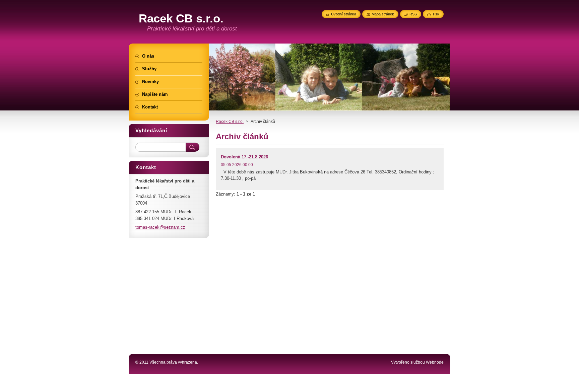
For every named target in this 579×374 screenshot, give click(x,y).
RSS (413, 14)
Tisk (435, 14)
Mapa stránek (383, 14)
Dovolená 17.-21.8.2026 (244, 156)
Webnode (435, 362)
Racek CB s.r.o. (230, 122)
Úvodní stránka (343, 14)
